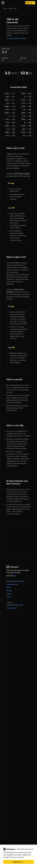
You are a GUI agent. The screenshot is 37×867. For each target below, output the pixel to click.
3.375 (24, 132)
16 (14, 116)
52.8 (26, 72)
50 (30, 126)
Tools (5, 8)
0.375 (8, 100)
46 (30, 119)
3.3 (11, 72)
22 (14, 126)
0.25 (9, 97)
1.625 (8, 132)
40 (30, 110)
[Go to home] (3, 2)
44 (30, 116)
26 (14, 132)
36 (30, 103)
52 (30, 129)
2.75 (25, 116)
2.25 (25, 103)
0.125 (8, 93)
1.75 (9, 135)
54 (30, 132)
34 (30, 100)
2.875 (24, 119)
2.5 (25, 110)
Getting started (12, 584)
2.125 (24, 100)
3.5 (25, 135)
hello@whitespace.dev (14, 605)
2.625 (24, 113)
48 (30, 122)
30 (30, 93)
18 (14, 119)
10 (14, 106)
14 (14, 113)
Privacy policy (11, 608)
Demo (8, 587)
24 (14, 129)
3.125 (24, 126)
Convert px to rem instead (16, 38)
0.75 (9, 110)
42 (30, 113)
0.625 (8, 106)
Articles (9, 594)
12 (14, 110)
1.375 (8, 126)
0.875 (8, 113)
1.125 (8, 119)
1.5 (9, 129)
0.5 (9, 103)
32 (30, 97)
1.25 (9, 122)
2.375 (24, 106)
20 (14, 122)
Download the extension (15, 581)
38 (30, 106)
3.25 (25, 129)
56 (30, 135)
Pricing (9, 591)
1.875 (24, 93)
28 (14, 135)
